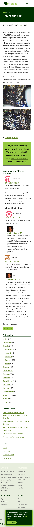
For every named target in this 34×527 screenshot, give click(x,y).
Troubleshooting (23, 504)
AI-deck (5, 339)
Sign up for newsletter (7, 499)
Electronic (15, 138)
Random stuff (7, 395)
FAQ (19, 502)
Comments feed (8, 455)
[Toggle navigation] (27, 3)
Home (4, 12)
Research (6, 399)
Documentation (8, 371)
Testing (7, 364)
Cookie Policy (22, 474)
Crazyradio (6, 367)
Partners (4, 504)
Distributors (5, 502)
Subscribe (8, 328)
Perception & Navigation (8, 477)
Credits (20, 488)
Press (20, 485)
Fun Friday (6, 378)
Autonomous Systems (7, 471)
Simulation (8, 357)
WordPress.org (8, 458)
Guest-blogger (8, 381)
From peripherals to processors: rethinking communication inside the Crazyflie (15, 415)
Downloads (21, 507)
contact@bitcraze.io (19, 158)
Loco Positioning (8, 392)
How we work (7, 385)
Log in (5, 448)
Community (7, 342)
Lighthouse (6, 388)
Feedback (21, 499)
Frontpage (6, 374)
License (20, 482)
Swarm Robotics (6, 480)
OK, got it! (12, 522)
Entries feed (7, 451)
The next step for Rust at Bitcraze (14, 437)
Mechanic (8, 353)
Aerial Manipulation (6, 474)
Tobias (19, 25)
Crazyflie (8, 138)
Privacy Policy (22, 471)
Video (5, 402)
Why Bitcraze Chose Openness (13, 434)
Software (8, 360)
